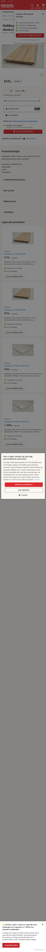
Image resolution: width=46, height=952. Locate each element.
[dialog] (23, 476)
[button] (23, 495)
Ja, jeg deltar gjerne (11, 945)
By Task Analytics (39, 950)
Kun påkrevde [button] (23, 490)
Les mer (37, 480)
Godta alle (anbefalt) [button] (24, 484)
